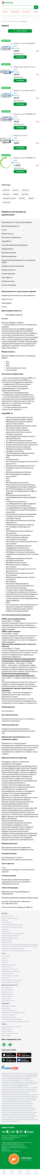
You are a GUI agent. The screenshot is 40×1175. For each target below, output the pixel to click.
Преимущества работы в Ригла (12, 1027)
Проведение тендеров (9, 1006)
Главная (4, 21)
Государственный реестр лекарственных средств (20, 898)
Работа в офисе (7, 1031)
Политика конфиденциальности (12, 925)
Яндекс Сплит (6, 40)
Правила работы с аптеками (11, 982)
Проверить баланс (8, 994)
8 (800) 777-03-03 (23, 1086)
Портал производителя (9, 1010)
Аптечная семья (7, 988)
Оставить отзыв (7, 967)
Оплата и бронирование (10, 918)
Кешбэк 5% (26, 12)
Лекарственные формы (13, 21)
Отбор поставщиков (8, 1015)
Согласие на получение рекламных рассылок (16, 951)
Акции (5, 12)
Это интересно (6, 922)
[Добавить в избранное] (11, 44)
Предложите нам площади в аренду (13, 1012)
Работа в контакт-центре (10, 1033)
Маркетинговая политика (10, 936)
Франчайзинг (6, 1008)
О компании (6, 956)
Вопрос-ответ (6, 998)
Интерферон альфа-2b (14, 315)
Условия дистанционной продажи (13, 933)
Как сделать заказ (7, 916)
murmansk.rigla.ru (32, 1075)
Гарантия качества (8, 973)
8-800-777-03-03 (8, 1127)
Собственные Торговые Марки (12, 1019)
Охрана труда (6, 1035)
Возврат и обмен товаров (10, 938)
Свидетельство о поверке (10, 976)
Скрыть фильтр (22, 31)
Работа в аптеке (7, 1029)
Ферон (16, 46)
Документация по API (9, 1017)
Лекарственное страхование (11, 971)
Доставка (5, 920)
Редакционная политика (10, 969)
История (4, 958)
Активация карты (7, 990)
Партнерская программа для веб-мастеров (16, 1021)
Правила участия (7, 992)
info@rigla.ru (16, 1151)
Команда (4, 960)
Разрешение (6, 931)
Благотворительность (9, 965)
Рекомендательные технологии (12, 980)
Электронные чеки (8, 1001)
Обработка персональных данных (13, 948)
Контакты (5, 962)
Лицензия (5, 929)
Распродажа (15, 12)
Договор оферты (7, 940)
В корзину (20, 57)
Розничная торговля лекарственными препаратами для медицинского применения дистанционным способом (20, 945)
